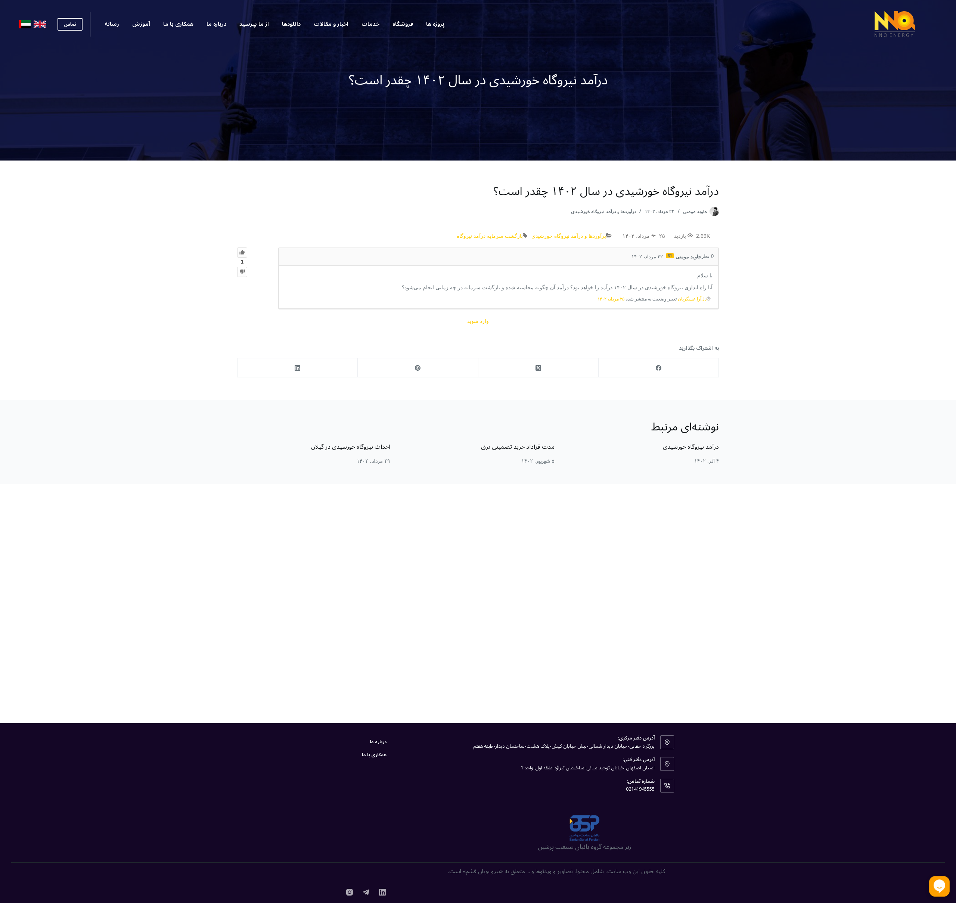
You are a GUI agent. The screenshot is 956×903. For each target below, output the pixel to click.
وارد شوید (478, 321)
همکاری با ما (178, 24)
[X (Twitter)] (538, 367)
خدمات (370, 24)
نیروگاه (464, 236)
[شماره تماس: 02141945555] (667, 786)
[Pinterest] (417, 367)
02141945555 (640, 789)
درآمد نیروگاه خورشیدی (691, 446)
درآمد (479, 236)
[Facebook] (658, 367)
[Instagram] (349, 892)
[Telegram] (366, 892)
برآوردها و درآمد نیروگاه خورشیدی (603, 212)
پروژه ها (435, 24)
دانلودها (291, 24)
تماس (70, 24)
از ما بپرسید (254, 24)
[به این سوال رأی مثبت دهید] (242, 252)
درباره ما (216, 24)
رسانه (112, 24)
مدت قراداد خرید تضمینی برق (518, 446)
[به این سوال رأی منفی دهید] (242, 272)
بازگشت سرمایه (505, 236)
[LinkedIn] (297, 367)
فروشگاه (402, 24)
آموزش (141, 24)
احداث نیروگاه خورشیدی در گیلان (350, 446)
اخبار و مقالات (331, 24)
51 (670, 255)
